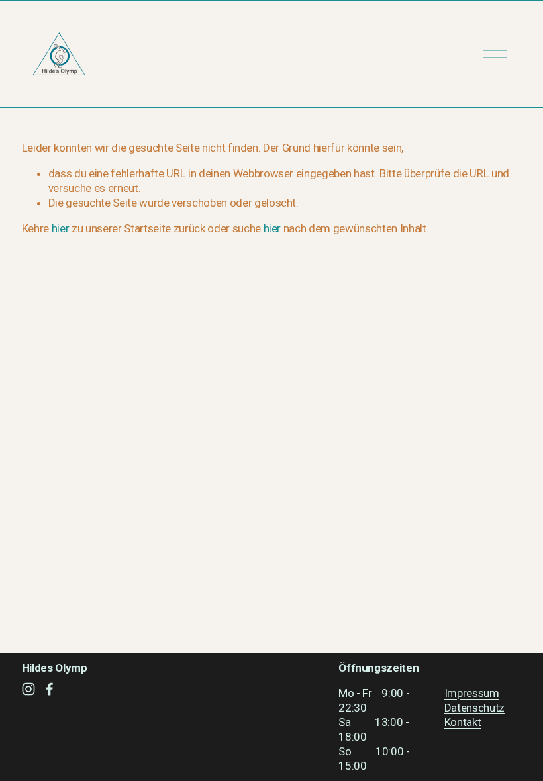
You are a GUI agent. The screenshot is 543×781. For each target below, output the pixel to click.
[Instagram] (28, 689)
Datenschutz (474, 707)
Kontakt (462, 722)
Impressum (471, 693)
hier (61, 228)
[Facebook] (49, 689)
